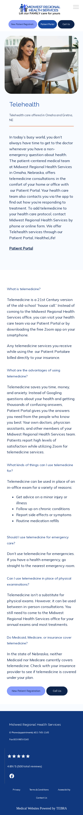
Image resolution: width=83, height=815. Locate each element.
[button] (76, 7)
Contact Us (41, 797)
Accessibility (64, 789)
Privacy (16, 789)
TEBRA (61, 808)
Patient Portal (21, 248)
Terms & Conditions (39, 789)
